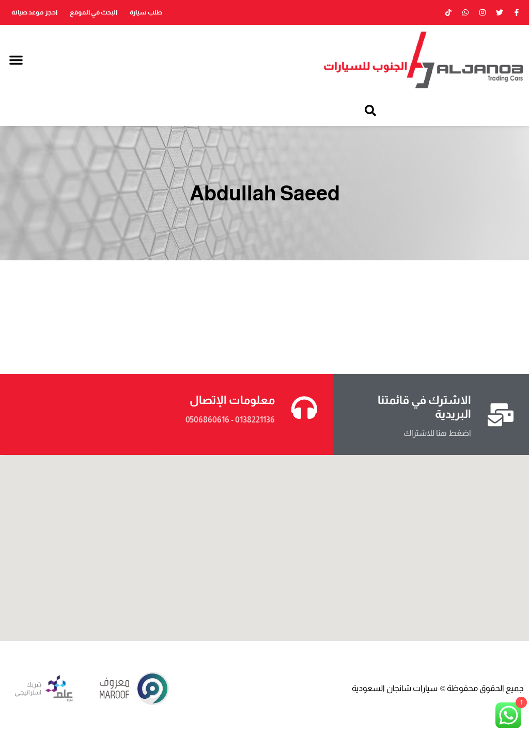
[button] (16, 60)
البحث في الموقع (93, 12)
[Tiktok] (448, 12)
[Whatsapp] (465, 12)
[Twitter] (499, 12)
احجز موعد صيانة (34, 12)
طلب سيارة (146, 12)
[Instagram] (482, 12)
